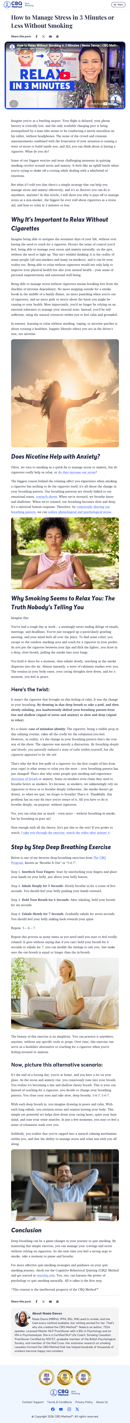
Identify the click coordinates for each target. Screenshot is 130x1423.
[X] (43, 36)
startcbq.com (46, 1275)
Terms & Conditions (59, 1402)
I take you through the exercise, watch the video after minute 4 (65, 833)
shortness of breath (24, 779)
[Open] (118, 4)
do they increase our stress (76, 472)
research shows (46, 497)
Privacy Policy (84, 1402)
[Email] (50, 36)
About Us (102, 1402)
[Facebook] (36, 36)
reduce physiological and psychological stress (79, 512)
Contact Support (33, 1402)
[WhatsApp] (57, 36)
